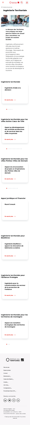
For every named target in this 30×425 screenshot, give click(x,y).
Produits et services (7, 7)
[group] (15, 21)
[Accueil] (14, 2)
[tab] (6, 109)
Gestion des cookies (21, 413)
